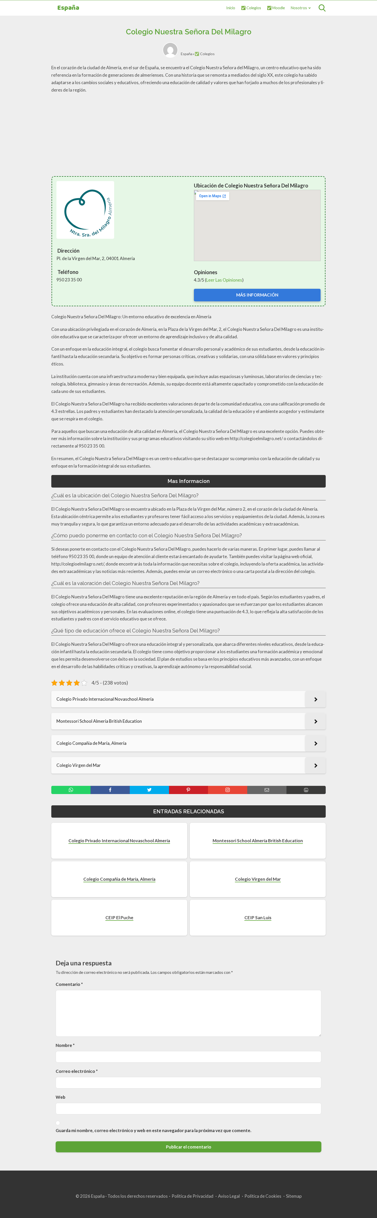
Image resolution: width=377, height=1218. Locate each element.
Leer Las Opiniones (224, 280)
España (68, 8)
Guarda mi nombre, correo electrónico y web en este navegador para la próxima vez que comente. (153, 1130)
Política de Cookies (262, 1196)
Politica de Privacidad (192, 1196)
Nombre (65, 1045)
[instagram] (227, 790)
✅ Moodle (276, 8)
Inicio (230, 8)
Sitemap (294, 1196)
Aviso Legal (229, 1196)
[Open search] (322, 8)
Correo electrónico (77, 1071)
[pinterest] (188, 790)
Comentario (69, 984)
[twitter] (149, 790)
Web (60, 1097)
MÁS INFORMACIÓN (257, 295)
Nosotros (299, 8)
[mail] (266, 790)
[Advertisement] (188, 135)
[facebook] (110, 790)
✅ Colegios (251, 8)
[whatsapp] (71, 790)
